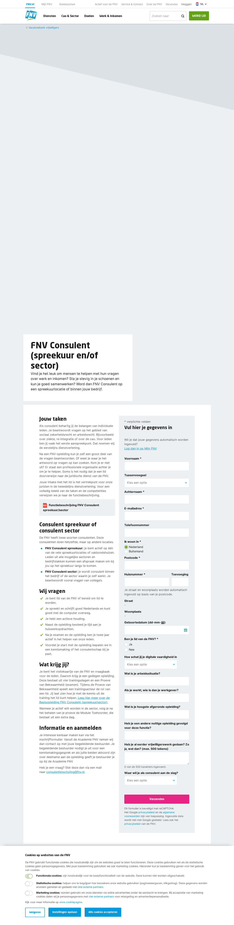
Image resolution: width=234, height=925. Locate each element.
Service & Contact (132, 4)
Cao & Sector (70, 16)
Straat (128, 601)
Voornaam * (132, 458)
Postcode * (132, 557)
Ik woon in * (132, 541)
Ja (130, 644)
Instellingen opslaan (64, 911)
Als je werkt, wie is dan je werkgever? (151, 690)
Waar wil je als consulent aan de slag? (151, 773)
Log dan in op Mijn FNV (140, 448)
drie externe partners (90, 886)
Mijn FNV (46, 4)
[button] (201, 4)
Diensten (49, 16)
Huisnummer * (134, 574)
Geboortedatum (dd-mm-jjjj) (145, 622)
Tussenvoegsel (135, 475)
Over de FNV (154, 4)
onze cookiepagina (70, 902)
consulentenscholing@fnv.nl (65, 772)
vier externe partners (101, 896)
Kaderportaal (67, 4)
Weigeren (35, 912)
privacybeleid (146, 812)
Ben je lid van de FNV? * (141, 639)
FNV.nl (30, 4)
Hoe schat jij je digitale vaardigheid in (150, 657)
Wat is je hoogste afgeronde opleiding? (152, 707)
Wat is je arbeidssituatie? (142, 673)
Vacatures (172, 4)
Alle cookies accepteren (102, 911)
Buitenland (136, 551)
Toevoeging (179, 574)
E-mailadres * (134, 508)
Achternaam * (134, 492)
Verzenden (156, 799)
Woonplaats (132, 611)
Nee (131, 649)
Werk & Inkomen (110, 16)
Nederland (136, 547)
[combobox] (156, 482)
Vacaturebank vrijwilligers (44, 27)
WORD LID (199, 15)
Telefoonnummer (136, 525)
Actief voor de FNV (106, 4)
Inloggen (186, 4)
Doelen (89, 16)
